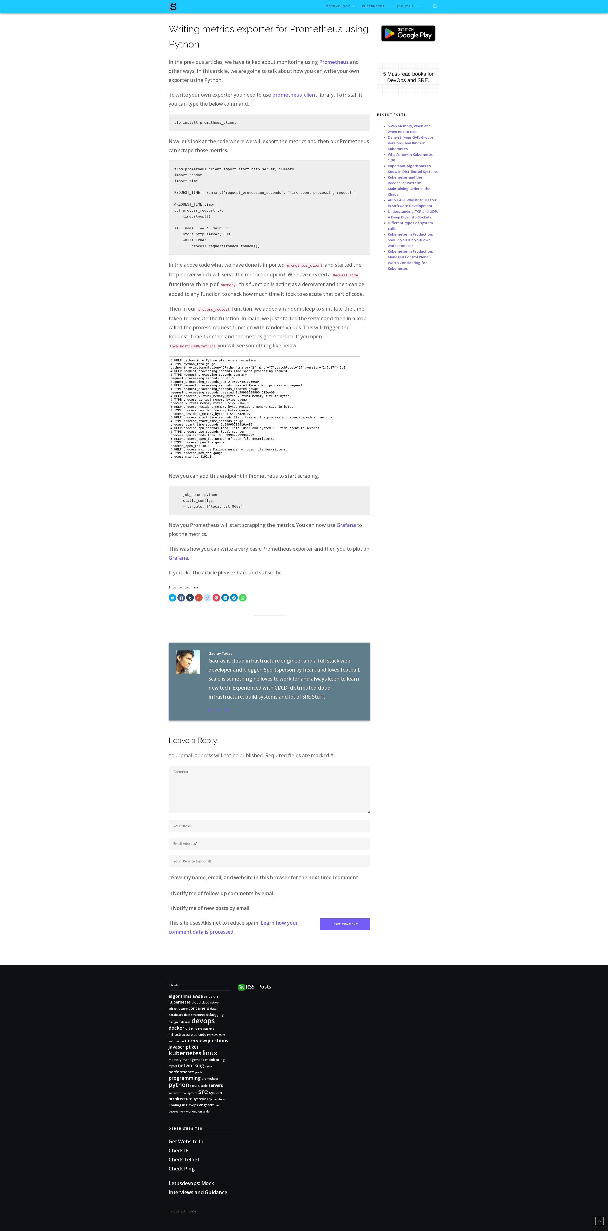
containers (199, 1008)
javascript (180, 1047)
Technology (338, 6)
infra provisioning (202, 1028)
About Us (405, 6)
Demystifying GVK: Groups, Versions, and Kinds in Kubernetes (411, 143)
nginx (208, 1066)
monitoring (215, 1059)
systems (199, 1099)
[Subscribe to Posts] (241, 986)
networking (191, 1065)
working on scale (197, 1111)
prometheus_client (294, 94)
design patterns (179, 1022)
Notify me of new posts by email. (212, 908)
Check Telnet (184, 1159)
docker (176, 1028)
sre (203, 1091)
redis (195, 1085)
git (187, 1028)
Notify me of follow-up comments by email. (224, 893)
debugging (215, 1014)
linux (209, 1052)
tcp (209, 1099)
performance (181, 1072)
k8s (195, 1047)
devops (203, 1020)
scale (204, 1086)
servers (216, 1085)
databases (176, 1015)
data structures (194, 1015)
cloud (196, 1002)
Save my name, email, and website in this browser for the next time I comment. (265, 877)
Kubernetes (373, 6)
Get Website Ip (186, 1141)
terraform (219, 1099)
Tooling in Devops (183, 1105)
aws (196, 996)
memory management (186, 1059)
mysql (173, 1066)
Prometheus (334, 62)
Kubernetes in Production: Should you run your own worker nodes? (410, 240)
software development (183, 1093)
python (179, 1084)
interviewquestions (206, 1040)
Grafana (346, 525)
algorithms (180, 996)
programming (185, 1078)
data (213, 1009)
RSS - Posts (258, 986)
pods (198, 1072)
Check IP (179, 1150)
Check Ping (182, 1168)
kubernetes (185, 1053)
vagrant (206, 1105)
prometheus (210, 1079)
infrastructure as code (187, 1034)
